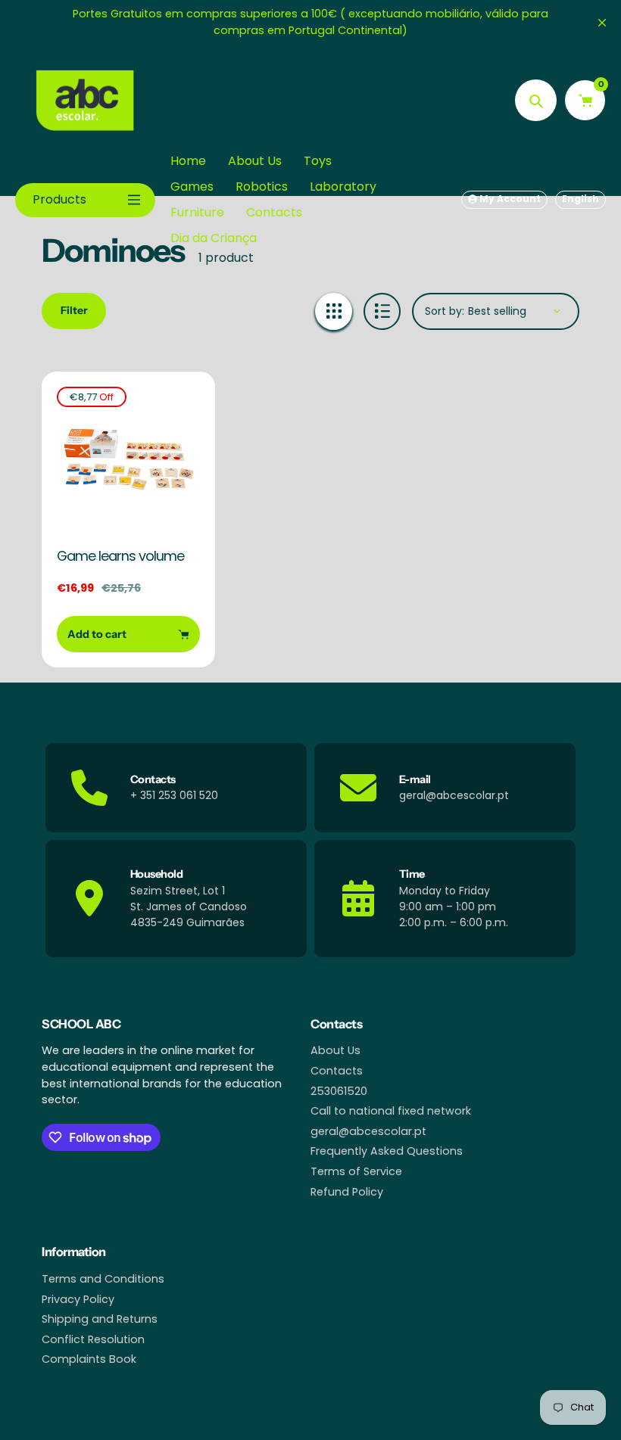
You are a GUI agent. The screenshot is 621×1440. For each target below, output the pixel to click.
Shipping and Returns (100, 1318)
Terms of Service (356, 1171)
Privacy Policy (78, 1299)
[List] (382, 311)
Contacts (336, 1070)
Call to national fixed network (390, 1110)
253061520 (338, 1091)
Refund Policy (346, 1191)
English (580, 198)
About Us (335, 1050)
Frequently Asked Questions (386, 1151)
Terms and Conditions (103, 1278)
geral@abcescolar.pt (368, 1131)
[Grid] (333, 311)
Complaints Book (89, 1359)
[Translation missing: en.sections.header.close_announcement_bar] (602, 22)
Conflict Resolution (93, 1339)
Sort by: (444, 311)
